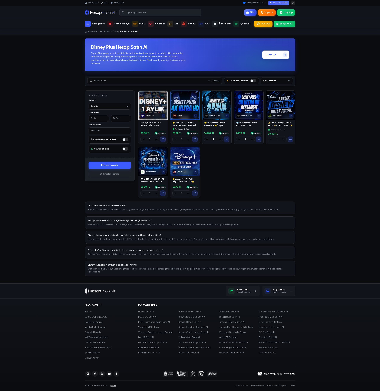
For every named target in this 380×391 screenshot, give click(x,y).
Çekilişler (245, 24)
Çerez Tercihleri (241, 386)
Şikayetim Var (92, 358)
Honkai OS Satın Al (268, 348)
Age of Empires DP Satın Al (232, 348)
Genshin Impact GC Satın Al (273, 312)
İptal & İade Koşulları (95, 327)
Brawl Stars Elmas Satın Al (191, 317)
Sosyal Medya (122, 24)
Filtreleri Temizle (111, 174)
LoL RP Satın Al (146, 337)
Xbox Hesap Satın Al (229, 317)
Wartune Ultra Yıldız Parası (232, 332)
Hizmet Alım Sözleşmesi (277, 386)
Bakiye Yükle (286, 24)
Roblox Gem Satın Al (189, 337)
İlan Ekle (265, 24)
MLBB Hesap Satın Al (149, 353)
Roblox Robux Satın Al (189, 312)
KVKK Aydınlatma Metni (97, 337)
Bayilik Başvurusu (93, 322)
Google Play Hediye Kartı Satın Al (236, 327)
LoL (176, 24)
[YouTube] (109, 374)
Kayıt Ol (269, 12)
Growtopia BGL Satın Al (271, 327)
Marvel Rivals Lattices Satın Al (274, 343)
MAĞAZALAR (93, 3)
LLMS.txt (292, 386)
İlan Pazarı (225, 24)
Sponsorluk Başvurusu (96, 317)
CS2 (207, 24)
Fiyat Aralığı (94, 113)
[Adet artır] (156, 139)
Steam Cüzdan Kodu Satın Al (193, 332)
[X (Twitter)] (102, 374)
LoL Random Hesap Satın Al (152, 343)
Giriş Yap (288, 12)
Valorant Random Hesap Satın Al (155, 332)
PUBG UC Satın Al (147, 317)
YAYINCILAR (119, 3)
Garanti (92, 100)
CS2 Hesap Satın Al (229, 312)
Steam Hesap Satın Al (190, 322)
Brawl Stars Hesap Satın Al (192, 343)
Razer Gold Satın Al (188, 353)
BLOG (106, 3)
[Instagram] (88, 374)
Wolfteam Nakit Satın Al (231, 353)
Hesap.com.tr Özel (255, 3)
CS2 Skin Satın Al (267, 353)
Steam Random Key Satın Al (193, 327)
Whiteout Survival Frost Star (233, 343)
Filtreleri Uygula (109, 165)
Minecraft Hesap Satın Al (231, 322)
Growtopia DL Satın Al (270, 322)
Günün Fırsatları (279, 3)
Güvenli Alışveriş (93, 332)
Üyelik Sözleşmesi (258, 386)
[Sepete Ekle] (163, 139)
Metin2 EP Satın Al (228, 337)
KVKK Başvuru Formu (95, 343)
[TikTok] (95, 374)
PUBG (142, 24)
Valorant (160, 24)
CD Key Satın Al (267, 332)
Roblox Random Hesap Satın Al (194, 348)
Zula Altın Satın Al (268, 337)
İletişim (88, 312)
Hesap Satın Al (146, 312)
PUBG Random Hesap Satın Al (154, 322)
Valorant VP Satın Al (148, 327)
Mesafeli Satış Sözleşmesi (98, 348)
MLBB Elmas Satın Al (148, 348)
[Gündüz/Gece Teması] (293, 3)
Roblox (192, 24)
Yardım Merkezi (92, 353)
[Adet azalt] (143, 139)
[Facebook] (116, 374)
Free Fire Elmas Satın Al (270, 317)
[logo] (100, 291)
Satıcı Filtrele (95, 125)
